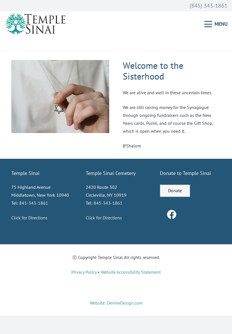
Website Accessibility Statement (131, 272)
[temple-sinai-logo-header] (36, 24)
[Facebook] (171, 214)
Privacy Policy (83, 272)
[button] (216, 24)
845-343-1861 (33, 203)
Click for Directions (29, 217)
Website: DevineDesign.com (116, 303)
